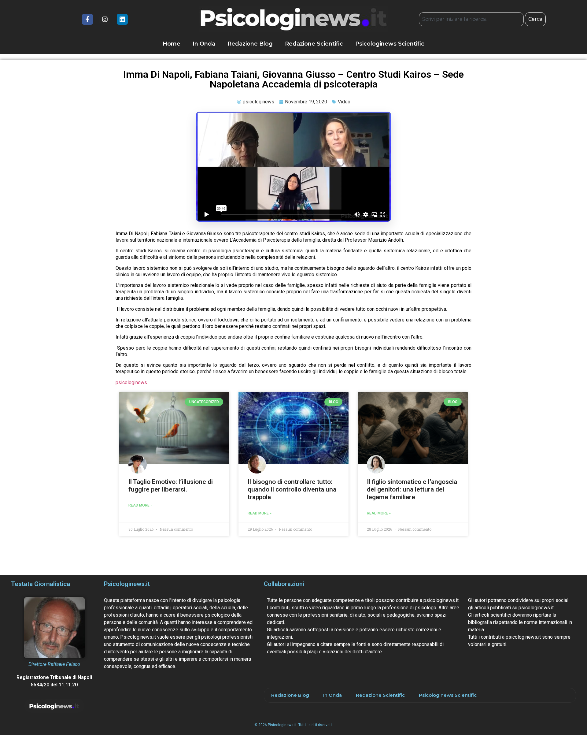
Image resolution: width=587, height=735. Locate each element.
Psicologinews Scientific (389, 43)
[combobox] (471, 19)
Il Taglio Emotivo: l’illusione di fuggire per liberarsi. (170, 485)
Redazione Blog (250, 43)
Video (344, 102)
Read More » (140, 505)
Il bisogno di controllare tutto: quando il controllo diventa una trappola (292, 489)
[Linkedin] (122, 19)
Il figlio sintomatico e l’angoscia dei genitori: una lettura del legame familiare (412, 489)
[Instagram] (104, 19)
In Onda (204, 43)
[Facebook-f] (87, 19)
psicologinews (131, 382)
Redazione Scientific (314, 43)
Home (171, 43)
